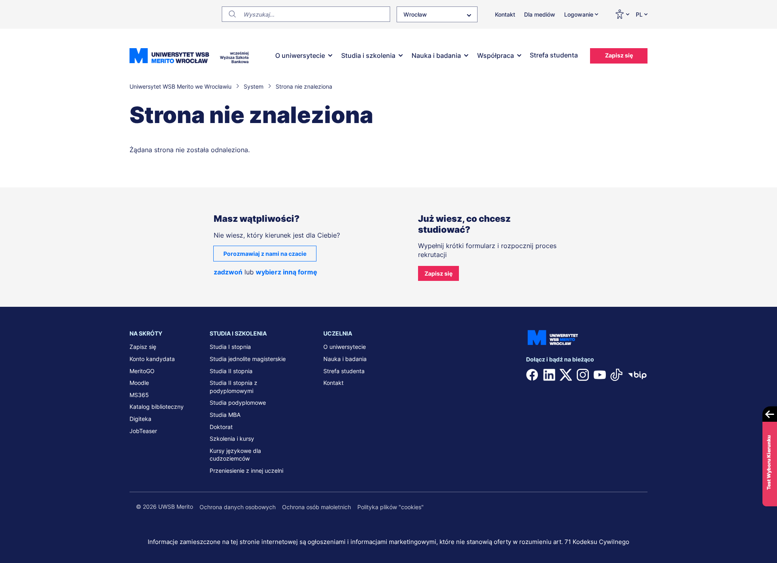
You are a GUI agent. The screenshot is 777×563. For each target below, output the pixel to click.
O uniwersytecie (300, 55)
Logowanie (578, 14)
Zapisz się (619, 55)
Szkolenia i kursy (232, 438)
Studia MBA (225, 414)
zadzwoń (228, 272)
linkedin (549, 375)
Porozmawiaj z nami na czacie (264, 253)
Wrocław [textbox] (415, 14)
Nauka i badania (436, 55)
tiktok (616, 375)
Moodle (139, 382)
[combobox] (437, 14)
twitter (566, 375)
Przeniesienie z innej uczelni (246, 470)
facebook (532, 375)
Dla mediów (539, 14)
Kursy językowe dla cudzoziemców (235, 454)
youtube (600, 375)
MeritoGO (142, 371)
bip (637, 375)
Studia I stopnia (230, 346)
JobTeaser (143, 430)
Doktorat (221, 426)
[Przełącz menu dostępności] (622, 14)
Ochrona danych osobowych (238, 507)
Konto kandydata (152, 358)
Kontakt (505, 14)
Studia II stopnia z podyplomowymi (233, 386)
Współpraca (495, 55)
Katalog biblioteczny (157, 406)
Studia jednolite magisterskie (248, 358)
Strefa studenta (554, 55)
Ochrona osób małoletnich (316, 507)
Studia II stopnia (231, 371)
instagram (583, 375)
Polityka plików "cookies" (390, 507)
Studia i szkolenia (368, 55)
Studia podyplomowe (238, 402)
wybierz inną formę (286, 272)
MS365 (139, 394)
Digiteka (140, 418)
